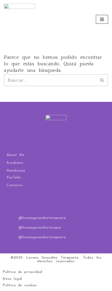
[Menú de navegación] (102, 19)
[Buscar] (102, 80)
